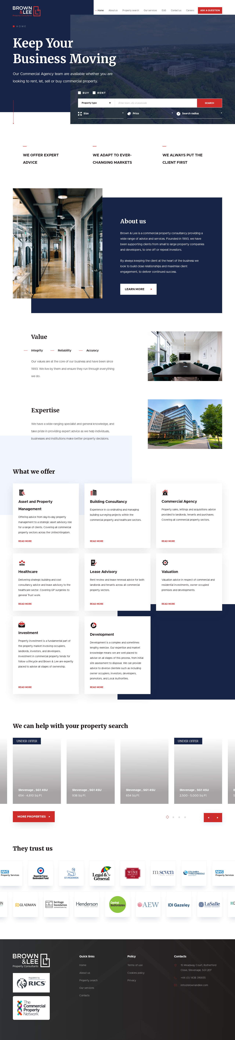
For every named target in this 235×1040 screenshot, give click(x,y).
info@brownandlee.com (194, 985)
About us (113, 10)
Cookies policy (135, 973)
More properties (31, 816)
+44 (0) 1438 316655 (193, 978)
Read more (25, 541)
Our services (150, 10)
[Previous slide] (208, 817)
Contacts (84, 995)
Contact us (176, 10)
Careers (190, 10)
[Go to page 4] (185, 817)
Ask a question (210, 10)
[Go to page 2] (173, 817)
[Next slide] (217, 817)
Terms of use (135, 965)
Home (101, 10)
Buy (86, 93)
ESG (164, 10)
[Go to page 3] (179, 817)
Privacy (131, 980)
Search (209, 103)
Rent (101, 93)
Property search (130, 10)
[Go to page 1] (167, 817)
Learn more (134, 289)
